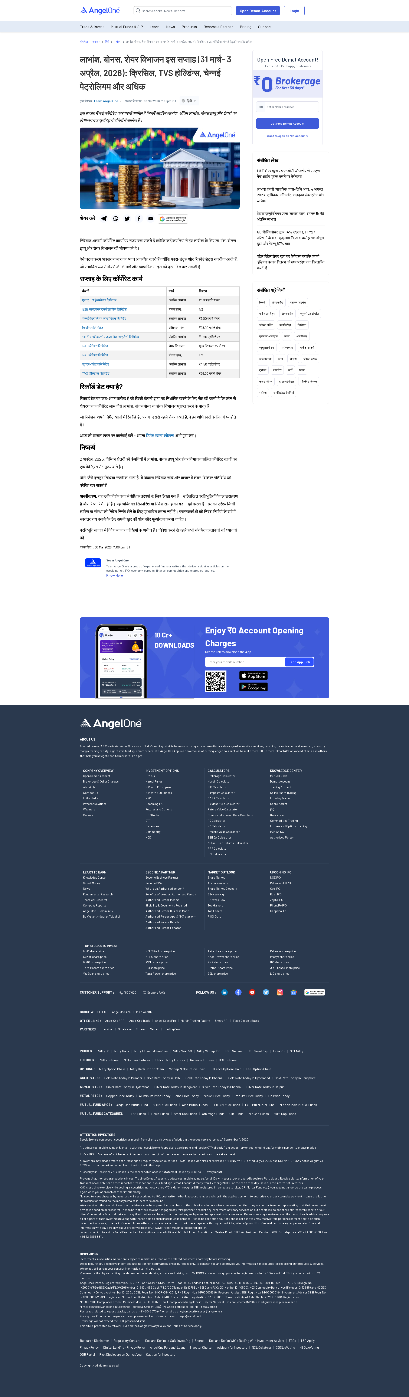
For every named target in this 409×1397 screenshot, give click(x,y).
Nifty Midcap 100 (208, 1051)
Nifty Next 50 (182, 1051)
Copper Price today (120, 1096)
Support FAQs (156, 992)
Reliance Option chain (225, 1069)
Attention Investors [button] (97, 1134)
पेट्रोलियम (95, 318)
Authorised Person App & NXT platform (170, 916)
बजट (287, 336)
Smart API (221, 1020)
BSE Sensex (234, 1051)
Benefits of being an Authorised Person (170, 894)
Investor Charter (201, 1347)
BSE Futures (228, 1060)
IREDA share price (94, 962)
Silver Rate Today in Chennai (222, 1087)
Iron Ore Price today (249, 1096)
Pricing (245, 26)
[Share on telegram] (103, 218)
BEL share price (218, 973)
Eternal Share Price (220, 968)
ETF (148, 820)
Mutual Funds (154, 781)
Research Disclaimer (94, 1340)
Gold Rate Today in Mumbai (123, 1078)
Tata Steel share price (222, 951)
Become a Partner (218, 26)
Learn (154, 26)
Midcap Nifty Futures (170, 1060)
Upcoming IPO (154, 804)
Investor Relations (95, 804)
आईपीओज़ (302, 336)
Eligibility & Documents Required (166, 905)
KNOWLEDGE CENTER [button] (286, 771)
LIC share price (279, 973)
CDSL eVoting (285, 1347)
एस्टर (85, 300)
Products (189, 26)
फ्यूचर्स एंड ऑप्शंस (309, 313)
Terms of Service (183, 1326)
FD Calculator (216, 820)
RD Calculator (216, 826)
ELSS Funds (137, 1114)
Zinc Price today (187, 1096)
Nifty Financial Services (151, 1051)
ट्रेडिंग (262, 370)
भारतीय (86, 337)
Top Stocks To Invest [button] (100, 946)
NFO (148, 798)
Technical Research (95, 900)
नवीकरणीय (98, 337)
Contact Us (90, 792)
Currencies (152, 826)
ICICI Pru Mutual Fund (260, 1105)
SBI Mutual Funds (165, 1105)
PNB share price (218, 962)
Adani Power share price (223, 956)
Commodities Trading (284, 820)
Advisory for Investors (232, 1347)
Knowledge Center (95, 877)
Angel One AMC (121, 1012)
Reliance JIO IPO (280, 883)
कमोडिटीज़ (285, 325)
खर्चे (290, 370)
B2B (85, 309)
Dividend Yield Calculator (223, 804)
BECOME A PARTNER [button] (160, 872)
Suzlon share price (95, 956)
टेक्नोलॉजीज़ (108, 309)
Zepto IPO (276, 900)
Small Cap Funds (185, 1114)
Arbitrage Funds (213, 1114)
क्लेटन (95, 364)
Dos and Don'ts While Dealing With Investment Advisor (246, 1340)
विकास (116, 337)
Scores (199, 1340)
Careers (88, 815)
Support (265, 26)
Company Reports (94, 905)
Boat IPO (276, 894)
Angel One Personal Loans (168, 1347)
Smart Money (91, 883)
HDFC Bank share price (160, 951)
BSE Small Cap (258, 1051)
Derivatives (277, 815)
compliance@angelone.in (185, 1302)
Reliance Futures (202, 1060)
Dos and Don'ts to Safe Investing (167, 1340)
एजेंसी (124, 337)
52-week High (216, 894)
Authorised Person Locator (163, 927)
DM (92, 300)
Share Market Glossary (222, 888)
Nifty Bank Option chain (147, 1069)
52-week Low (216, 900)
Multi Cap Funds (285, 1114)
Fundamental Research (98, 894)
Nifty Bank (121, 1051)
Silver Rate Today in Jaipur (265, 1087)
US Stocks (152, 815)
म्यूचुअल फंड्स (266, 347)
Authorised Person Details (162, 922)
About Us (89, 787)
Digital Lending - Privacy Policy (124, 1347)
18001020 (130, 992)
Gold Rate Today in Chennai (204, 1078)
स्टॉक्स (262, 392)
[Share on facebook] (139, 218)
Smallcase (124, 1029)
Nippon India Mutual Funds (298, 1105)
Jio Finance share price (285, 968)
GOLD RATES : (90, 1078)
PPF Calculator (218, 848)
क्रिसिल (87, 327)
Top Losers (215, 911)
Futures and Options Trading (288, 826)
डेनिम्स (93, 346)
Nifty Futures (109, 1060)
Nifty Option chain (112, 1069)
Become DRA (153, 883)
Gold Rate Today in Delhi (164, 1078)
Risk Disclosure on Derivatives (120, 1354)
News (170, 26)
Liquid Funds (160, 1114)
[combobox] (189, 101)
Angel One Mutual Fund (132, 1105)
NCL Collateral (261, 1347)
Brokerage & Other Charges (101, 781)
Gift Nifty (296, 1051)
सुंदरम (85, 364)
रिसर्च (262, 302)
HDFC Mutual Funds (226, 1105)
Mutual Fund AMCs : (96, 1104)
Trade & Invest (92, 26)
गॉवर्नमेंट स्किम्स (309, 381)
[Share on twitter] (127, 218)
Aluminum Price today (154, 1096)
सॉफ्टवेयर (95, 309)
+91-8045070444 (150, 1311)
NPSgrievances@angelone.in (98, 1306)
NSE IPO (275, 877)
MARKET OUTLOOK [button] (221, 872)
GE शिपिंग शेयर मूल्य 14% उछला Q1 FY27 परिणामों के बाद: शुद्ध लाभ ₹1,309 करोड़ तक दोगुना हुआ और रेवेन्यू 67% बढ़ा (290, 237)
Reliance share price (283, 951)
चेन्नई (85, 318)
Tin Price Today (278, 1096)
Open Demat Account (258, 10)
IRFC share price (93, 951)
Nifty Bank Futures (137, 1060)
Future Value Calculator (223, 809)
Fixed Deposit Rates (246, 1020)
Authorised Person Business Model (167, 911)
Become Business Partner (161, 877)
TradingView (172, 1029)
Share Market (278, 804)
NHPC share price (156, 956)
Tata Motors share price (98, 968)
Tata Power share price (160, 973)
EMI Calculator (217, 854)
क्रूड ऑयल (265, 381)
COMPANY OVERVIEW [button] (98, 771)
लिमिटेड (112, 300)
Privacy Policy (157, 1326)
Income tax (277, 832)
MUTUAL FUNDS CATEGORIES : (102, 1113)
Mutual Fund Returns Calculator (228, 843)
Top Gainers (215, 905)
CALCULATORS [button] (218, 771)
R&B (85, 346)
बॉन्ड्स (293, 358)
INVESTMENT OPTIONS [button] (162, 771)
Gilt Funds (236, 1114)
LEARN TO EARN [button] (94, 872)
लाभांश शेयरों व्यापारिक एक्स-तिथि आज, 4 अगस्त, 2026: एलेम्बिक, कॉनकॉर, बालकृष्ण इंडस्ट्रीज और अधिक (290, 195)
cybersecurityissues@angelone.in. (201, 1311)
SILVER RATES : (91, 1087)
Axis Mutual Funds (195, 1105)
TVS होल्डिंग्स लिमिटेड (95, 373)
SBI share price (155, 968)
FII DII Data (214, 916)
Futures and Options (158, 809)
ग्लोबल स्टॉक (310, 358)
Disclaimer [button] (89, 1254)
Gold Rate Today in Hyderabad (249, 1078)
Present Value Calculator (224, 831)
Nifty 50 (103, 1051)
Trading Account (280, 787)
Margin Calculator (219, 781)
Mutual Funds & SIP (127, 26)
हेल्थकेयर (100, 300)
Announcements (218, 883)
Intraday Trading (280, 798)
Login (294, 10)
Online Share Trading (283, 792)
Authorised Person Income (162, 900)
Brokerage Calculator (221, 776)
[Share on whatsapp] (115, 218)
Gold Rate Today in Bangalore (295, 1078)
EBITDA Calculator (219, 837)
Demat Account (280, 781)
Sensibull (107, 1029)
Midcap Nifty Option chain (187, 1069)
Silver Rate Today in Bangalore (175, 1087)
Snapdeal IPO (279, 911)
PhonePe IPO (278, 905)
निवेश (302, 370)
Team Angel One (106, 101)
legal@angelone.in (190, 1316)
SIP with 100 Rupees (158, 787)
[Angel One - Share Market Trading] (100, 11)
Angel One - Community (98, 911)
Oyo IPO (275, 888)
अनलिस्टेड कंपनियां (283, 392)
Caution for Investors (160, 1354)
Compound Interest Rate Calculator (231, 815)
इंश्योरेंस (277, 370)
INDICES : (87, 1051)
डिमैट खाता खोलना (160, 435)
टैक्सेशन (302, 325)
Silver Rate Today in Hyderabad (128, 1087)
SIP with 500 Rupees (158, 792)
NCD (148, 837)
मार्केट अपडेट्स (267, 313)
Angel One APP (114, 1020)
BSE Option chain (258, 1069)
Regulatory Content (127, 1340)
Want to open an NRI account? (287, 135)
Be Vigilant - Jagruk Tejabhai (101, 916)
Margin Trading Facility (195, 1020)
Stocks (150, 776)
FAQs (292, 1340)
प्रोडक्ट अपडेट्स (268, 336)
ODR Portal (87, 1354)
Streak (140, 1029)
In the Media (90, 798)
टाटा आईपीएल (286, 381)
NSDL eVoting (309, 1347)
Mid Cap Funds (258, 1114)
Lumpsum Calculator (221, 792)
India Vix (279, 1051)
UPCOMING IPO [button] (280, 872)
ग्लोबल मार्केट (266, 325)
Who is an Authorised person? (164, 888)
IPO (272, 809)
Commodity (152, 831)
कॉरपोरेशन (109, 318)
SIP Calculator (217, 787)
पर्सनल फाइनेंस (298, 302)
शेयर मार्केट (277, 302)
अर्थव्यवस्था (287, 347)
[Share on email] (150, 218)
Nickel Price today (217, 1096)
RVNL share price (156, 962)
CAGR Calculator (218, 798)
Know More (114, 575)
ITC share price (279, 962)
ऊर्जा (109, 337)
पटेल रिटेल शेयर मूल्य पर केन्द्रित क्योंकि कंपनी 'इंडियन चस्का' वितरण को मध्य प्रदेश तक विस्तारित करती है (290, 262)
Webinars (89, 809)
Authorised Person (282, 837)
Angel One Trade (139, 1020)
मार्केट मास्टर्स (307, 347)
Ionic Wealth (144, 1012)
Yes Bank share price (96, 973)
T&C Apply (308, 1340)
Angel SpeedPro (165, 1020)
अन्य (280, 358)
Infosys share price (282, 956)
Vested (154, 1029)
